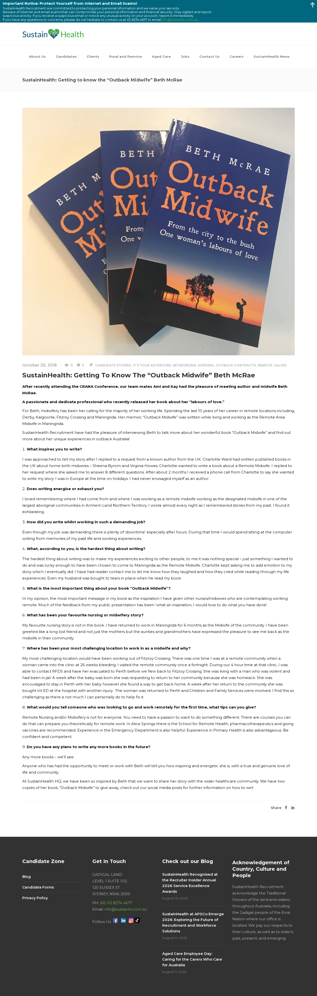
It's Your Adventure (152, 365)
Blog (26, 876)
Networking (184, 365)
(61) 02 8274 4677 (116, 902)
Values (280, 365)
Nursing (206, 365)
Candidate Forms (38, 887)
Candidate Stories (113, 365)
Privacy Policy (35, 898)
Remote (265, 365)
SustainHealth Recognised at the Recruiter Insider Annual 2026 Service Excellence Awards (190, 883)
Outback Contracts (236, 365)
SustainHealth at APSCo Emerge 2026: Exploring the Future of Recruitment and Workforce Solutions (193, 922)
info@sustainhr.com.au (126, 909)
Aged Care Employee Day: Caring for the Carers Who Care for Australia (192, 959)
